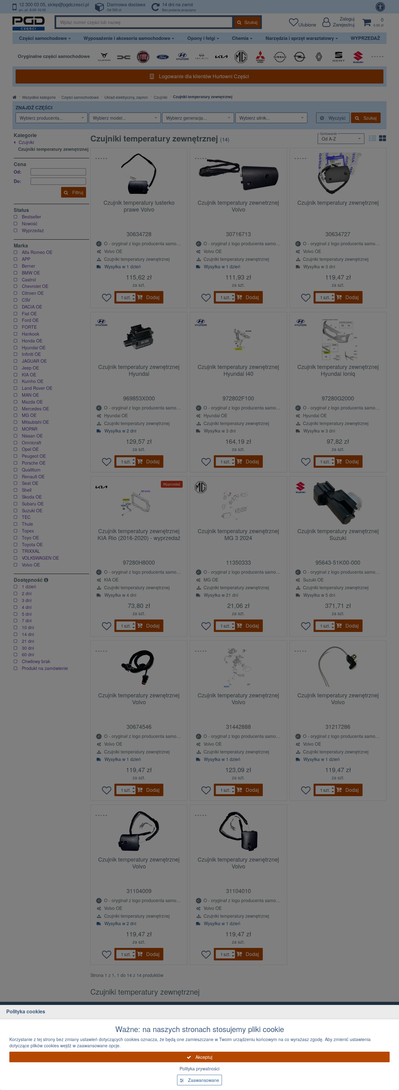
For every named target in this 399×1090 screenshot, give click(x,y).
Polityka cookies (25, 1011)
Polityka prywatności (199, 1068)
